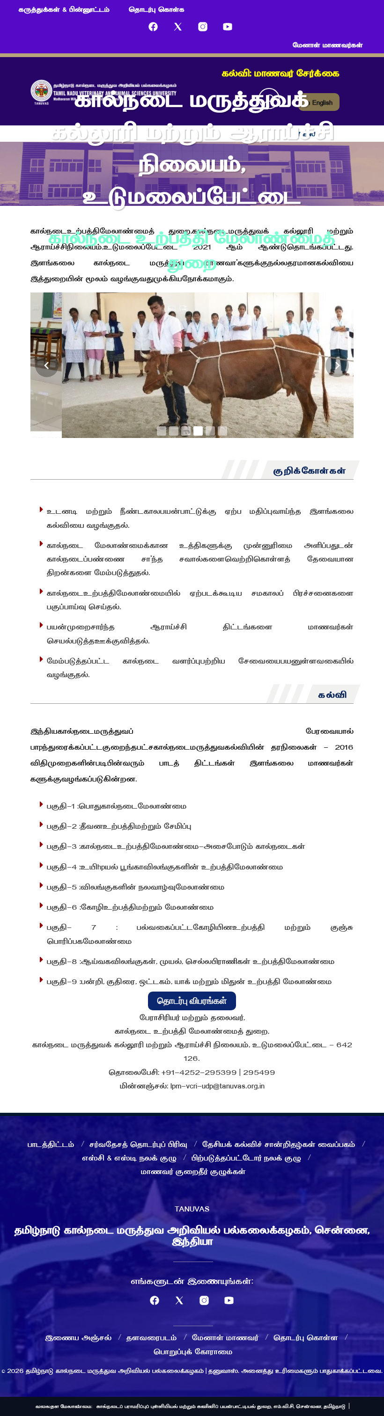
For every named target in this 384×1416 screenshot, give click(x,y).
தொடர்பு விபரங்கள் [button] (192, 1000)
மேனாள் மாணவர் (225, 1337)
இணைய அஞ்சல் (78, 1337)
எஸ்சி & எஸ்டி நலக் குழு (129, 1157)
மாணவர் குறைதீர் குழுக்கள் (193, 1170)
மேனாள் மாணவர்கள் (328, 44)
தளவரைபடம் (151, 1337)
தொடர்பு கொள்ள (305, 1337)
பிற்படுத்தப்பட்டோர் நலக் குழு (246, 1157)
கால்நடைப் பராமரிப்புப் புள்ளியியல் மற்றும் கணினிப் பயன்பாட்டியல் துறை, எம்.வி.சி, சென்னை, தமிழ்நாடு (221, 1406)
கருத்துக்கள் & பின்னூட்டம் (64, 9)
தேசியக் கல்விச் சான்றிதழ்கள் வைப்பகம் (278, 1143)
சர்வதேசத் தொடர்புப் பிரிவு (138, 1143)
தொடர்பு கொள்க (157, 9)
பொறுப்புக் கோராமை (193, 1351)
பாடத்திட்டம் (51, 1143)
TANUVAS (192, 1208)
